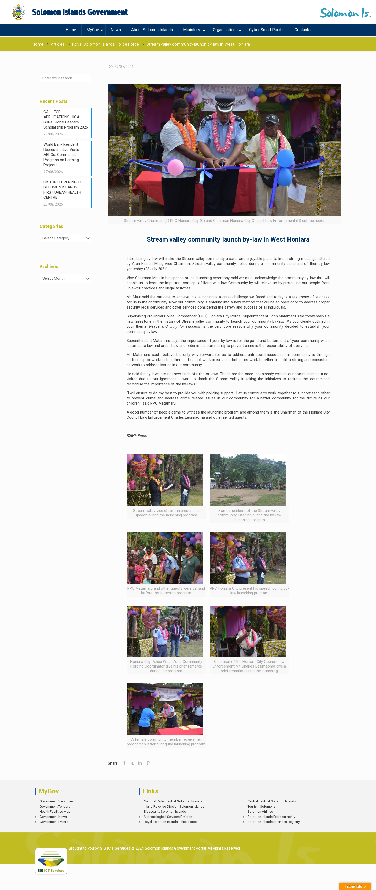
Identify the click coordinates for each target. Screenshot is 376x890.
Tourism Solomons (261, 806)
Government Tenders (55, 806)
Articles (58, 44)
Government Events (54, 822)
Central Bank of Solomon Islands (272, 801)
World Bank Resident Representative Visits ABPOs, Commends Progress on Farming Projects (61, 154)
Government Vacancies (57, 801)
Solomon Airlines (260, 811)
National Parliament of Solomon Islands (173, 801)
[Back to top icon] (354, 882)
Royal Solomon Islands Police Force (105, 44)
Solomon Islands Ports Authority (271, 817)
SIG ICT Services (114, 848)
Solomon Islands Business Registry (274, 822)
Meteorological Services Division (168, 817)
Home (37, 44)
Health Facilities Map (55, 811)
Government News (53, 817)
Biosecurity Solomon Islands (165, 811)
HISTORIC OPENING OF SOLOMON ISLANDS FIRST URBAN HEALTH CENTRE (62, 190)
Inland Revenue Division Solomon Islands (174, 806)
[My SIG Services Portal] (70, 12)
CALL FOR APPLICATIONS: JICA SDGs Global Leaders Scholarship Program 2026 (65, 120)
